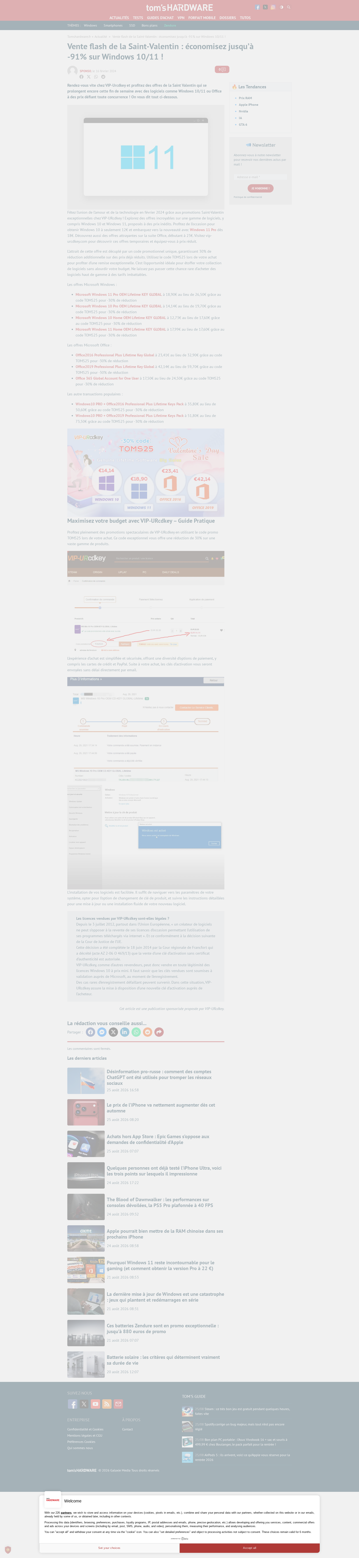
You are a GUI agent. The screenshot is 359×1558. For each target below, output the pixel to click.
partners (66, 1512)
